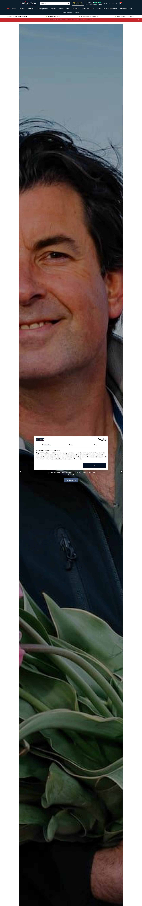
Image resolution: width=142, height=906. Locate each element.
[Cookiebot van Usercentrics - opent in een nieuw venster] (99, 439)
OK (94, 465)
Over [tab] (95, 445)
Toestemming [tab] (46, 445)
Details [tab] (71, 445)
